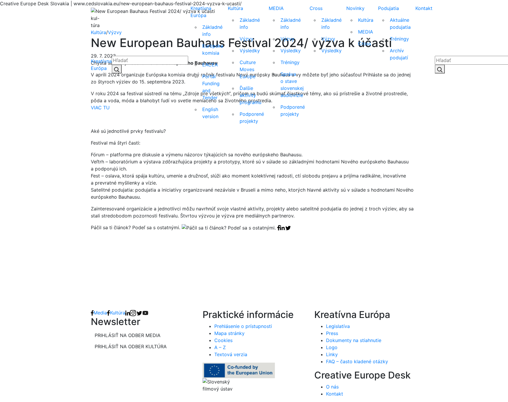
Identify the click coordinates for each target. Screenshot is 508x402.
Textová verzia (230, 354)
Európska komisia (212, 49)
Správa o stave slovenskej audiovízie (292, 84)
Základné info (212, 30)
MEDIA (276, 8)
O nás (332, 387)
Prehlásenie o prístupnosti (243, 326)
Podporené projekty (252, 117)
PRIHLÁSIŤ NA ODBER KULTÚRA (131, 346)
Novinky (355, 8)
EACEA (210, 65)
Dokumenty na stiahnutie (353, 340)
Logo (331, 347)
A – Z (220, 347)
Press (332, 333)
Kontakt (423, 8)
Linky (332, 354)
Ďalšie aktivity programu (250, 95)
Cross (316, 8)
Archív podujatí (399, 54)
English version (210, 112)
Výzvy (246, 39)
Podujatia (388, 8)
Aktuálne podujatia (400, 23)
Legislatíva (338, 326)
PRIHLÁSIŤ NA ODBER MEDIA (128, 335)
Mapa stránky (229, 333)
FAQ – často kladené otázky (357, 361)
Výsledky (250, 50)
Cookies (223, 340)
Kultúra (235, 8)
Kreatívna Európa (101, 64)
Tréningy (290, 62)
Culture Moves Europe (248, 69)
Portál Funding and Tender (211, 87)
